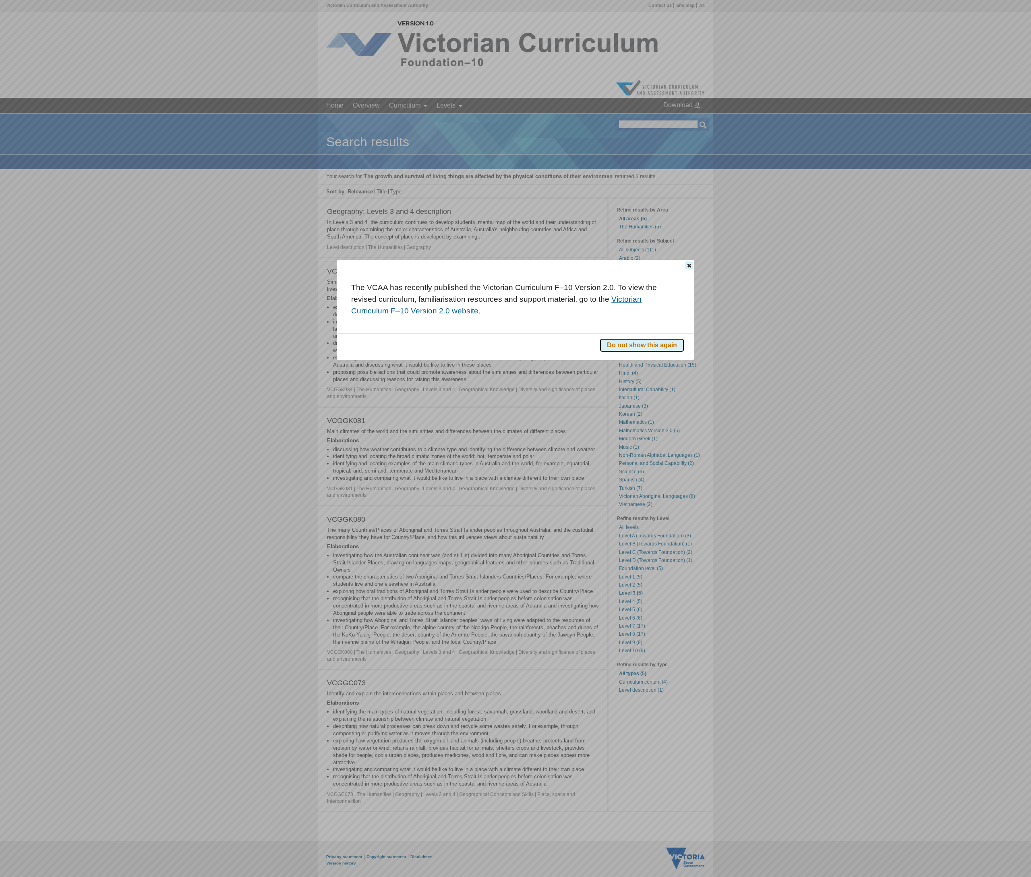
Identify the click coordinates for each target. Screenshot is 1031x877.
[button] (689, 265)
